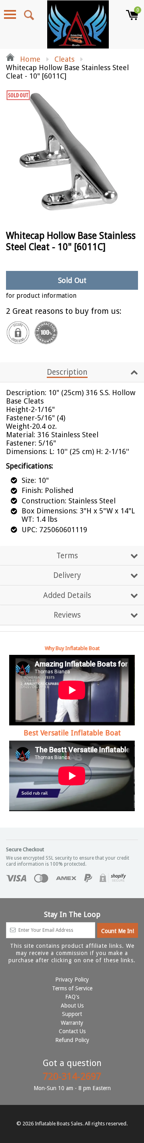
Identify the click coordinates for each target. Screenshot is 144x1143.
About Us (72, 1005)
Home (29, 59)
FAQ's (72, 997)
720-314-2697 (72, 1076)
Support (72, 1014)
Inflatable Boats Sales (58, 1124)
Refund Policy (72, 1040)
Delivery (67, 575)
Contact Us (72, 1031)
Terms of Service (72, 988)
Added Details (67, 595)
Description (67, 372)
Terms (67, 555)
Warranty (72, 1023)
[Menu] (10, 14)
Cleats (64, 59)
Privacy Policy (72, 979)
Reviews (67, 615)
